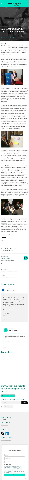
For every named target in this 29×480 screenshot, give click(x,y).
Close (25, 478)
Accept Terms (8, 464)
